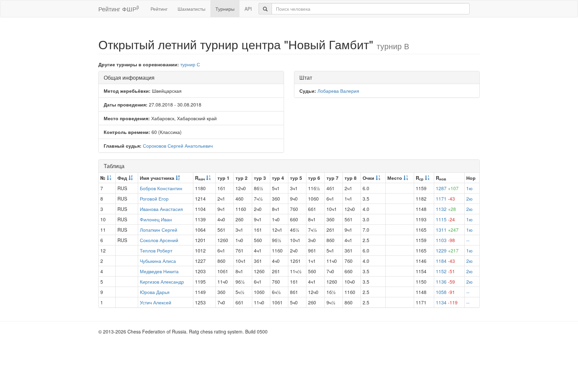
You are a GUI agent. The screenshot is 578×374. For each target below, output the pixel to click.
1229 (447, 250)
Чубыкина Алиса (158, 260)
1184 (445, 260)
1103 (445, 240)
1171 (445, 198)
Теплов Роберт (156, 250)
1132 (446, 209)
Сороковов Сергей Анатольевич (178, 145)
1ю (469, 188)
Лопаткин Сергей (158, 229)
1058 (445, 292)
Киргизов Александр (162, 281)
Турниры (224, 8)
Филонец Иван (156, 219)
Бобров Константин (161, 188)
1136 (445, 281)
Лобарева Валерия (338, 90)
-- (468, 240)
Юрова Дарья (155, 292)
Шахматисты (191, 8)
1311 (447, 229)
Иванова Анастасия (161, 209)
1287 (447, 188)
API (248, 8)
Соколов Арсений (159, 240)
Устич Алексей (155, 302)
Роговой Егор (154, 198)
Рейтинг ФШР (118, 8)
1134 (447, 302)
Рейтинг (159, 8)
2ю (469, 198)
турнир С (190, 64)
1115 (445, 219)
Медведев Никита (159, 271)
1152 (445, 271)
